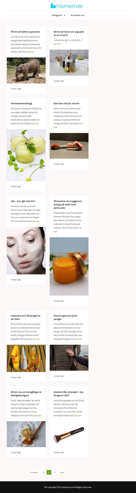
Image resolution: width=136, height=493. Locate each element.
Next (62, 472)
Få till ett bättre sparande (25, 31)
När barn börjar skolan (66, 103)
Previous (34, 472)
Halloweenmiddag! (21, 103)
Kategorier (57, 15)
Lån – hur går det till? (23, 201)
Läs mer (30, 51)
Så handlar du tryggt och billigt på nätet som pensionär (68, 204)
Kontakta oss (77, 15)
